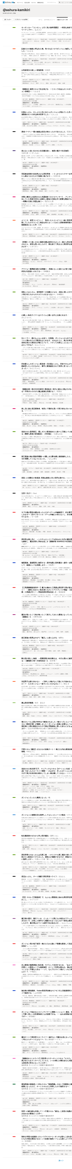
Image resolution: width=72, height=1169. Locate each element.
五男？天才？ (26, 493)
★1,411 (25, 909)
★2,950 (25, 867)
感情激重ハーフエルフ (29, 581)
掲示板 (40, 426)
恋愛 (24, 472)
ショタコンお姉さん (65, 1103)
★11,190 (25, 279)
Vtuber (33, 716)
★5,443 (25, 981)
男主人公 (25, 145)
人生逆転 (53, 307)
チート (42, 83)
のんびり (60, 487)
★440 (24, 738)
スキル (40, 741)
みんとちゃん (26, 317)
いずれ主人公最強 (66, 697)
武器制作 (56, 1129)
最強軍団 (53, 214)
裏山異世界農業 (27, 703)
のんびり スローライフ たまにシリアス (34, 788)
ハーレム (48, 126)
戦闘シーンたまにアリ (54, 788)
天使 (57, 191)
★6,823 (25, 1073)
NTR (45, 741)
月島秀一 (51, 565)
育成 (66, 1154)
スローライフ (47, 261)
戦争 (62, 632)
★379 (24, 824)
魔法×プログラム (52, 555)
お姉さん (25, 652)
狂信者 (61, 403)
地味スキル (43, 104)
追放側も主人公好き (55, 449)
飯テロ (40, 487)
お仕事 (43, 41)
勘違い (24, 381)
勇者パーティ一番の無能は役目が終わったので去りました (43, 131)
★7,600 (25, 256)
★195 (24, 503)
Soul (35, 493)
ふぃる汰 (33, 946)
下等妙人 (33, 971)
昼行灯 (43, 674)
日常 (28, 849)
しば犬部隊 (37, 993)
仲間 (57, 632)
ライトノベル (66, 531)
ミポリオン (34, 246)
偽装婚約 (47, 472)
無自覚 (51, 763)
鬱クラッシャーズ (46, 607)
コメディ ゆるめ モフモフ (54, 790)
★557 (24, 1151)
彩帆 (40, 224)
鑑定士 (31, 763)
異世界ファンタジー (33, 39)
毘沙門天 (44, 632)
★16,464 (25, 668)
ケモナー (25, 609)
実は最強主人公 (35, 674)
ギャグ (32, 83)
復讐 (37, 214)
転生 (49, 506)
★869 (24, 805)
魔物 (36, 809)
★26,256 (25, 526)
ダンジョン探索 (38, 62)
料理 (60, 41)
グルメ (48, 41)
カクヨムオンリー (27, 41)
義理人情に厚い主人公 (50, 487)
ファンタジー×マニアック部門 (31, 358)
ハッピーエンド (27, 557)
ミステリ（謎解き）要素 (61, 674)
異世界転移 (32, 236)
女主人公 (36, 41)
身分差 (59, 472)
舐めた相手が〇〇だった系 (30, 869)
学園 (64, 472)
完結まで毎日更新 (39, 450)
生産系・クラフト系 (38, 557)
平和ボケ (25, 403)
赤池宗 (47, 70)
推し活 (29, 426)
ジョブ (24, 1031)
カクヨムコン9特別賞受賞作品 (37, 609)
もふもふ (33, 261)
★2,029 (25, 234)
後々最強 (41, 891)
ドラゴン (39, 716)
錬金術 (41, 191)
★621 (24, 39)
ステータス (51, 104)
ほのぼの (39, 236)
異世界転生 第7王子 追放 (31, 791)
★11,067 (25, 1098)
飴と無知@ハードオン (53, 1039)
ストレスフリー (62, 911)
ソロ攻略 (35, 104)
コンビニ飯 (47, 236)
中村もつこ (31, 751)
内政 (53, 506)
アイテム (57, 763)
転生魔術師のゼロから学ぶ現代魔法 (34, 835)
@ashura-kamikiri (16, 9)
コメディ (51, 191)
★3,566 (25, 1047)
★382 (24, 712)
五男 (45, 506)
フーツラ (28, 410)
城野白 (61, 637)
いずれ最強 (68, 104)
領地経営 (31, 936)
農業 (24, 716)
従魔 (40, 809)
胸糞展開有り (26, 743)
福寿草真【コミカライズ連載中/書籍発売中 (37, 1065)
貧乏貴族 (29, 472)
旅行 (46, 191)
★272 (24, 327)
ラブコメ (55, 126)
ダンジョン (42, 126)
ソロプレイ (65, 62)
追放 (65, 261)
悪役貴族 (33, 580)
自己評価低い (26, 284)
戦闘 (43, 145)
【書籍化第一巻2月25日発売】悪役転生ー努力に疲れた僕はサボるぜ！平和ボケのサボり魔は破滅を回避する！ (46, 390)
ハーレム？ (49, 674)
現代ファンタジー (33, 59)
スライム (33, 332)
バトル (40, 849)
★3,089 (25, 468)
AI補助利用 (32, 383)
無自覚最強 (31, 381)
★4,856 (25, 354)
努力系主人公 (56, 62)
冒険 (36, 191)
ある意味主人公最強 (28, 1078)
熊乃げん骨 (49, 201)
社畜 (24, 126)
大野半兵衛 (37, 616)
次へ (60, 1160)
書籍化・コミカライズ (59, 557)
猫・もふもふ (26, 555)
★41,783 (25, 886)
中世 (38, 607)
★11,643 (25, 99)
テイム (24, 1029)
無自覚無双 (62, 284)
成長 (39, 697)
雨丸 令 (66, 683)
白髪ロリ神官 (26, 1105)
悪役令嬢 (31, 531)
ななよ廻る (52, 458)
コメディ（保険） (51, 145)
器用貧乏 (37, 449)
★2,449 (25, 551)
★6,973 (25, 420)
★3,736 (25, 601)
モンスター (47, 849)
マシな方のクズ (60, 1052)
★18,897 (25, 626)
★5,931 (25, 162)
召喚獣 (41, 828)
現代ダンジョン (27, 104)
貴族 (59, 83)
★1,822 (25, 845)
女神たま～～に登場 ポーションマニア (34, 790)
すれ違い (61, 426)
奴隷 (64, 83)
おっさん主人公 (27, 286)
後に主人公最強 (36, 1103)
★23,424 (25, 645)
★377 (24, 693)
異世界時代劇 (43, 675)
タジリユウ (34, 899)
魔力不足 (29, 632)
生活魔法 (25, 168)
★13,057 (25, 79)
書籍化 (32, 99)
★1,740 (25, 932)
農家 (32, 809)
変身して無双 (36, 959)
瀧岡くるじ (54, 835)
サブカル (61, 236)
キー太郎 (35, 516)
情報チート (65, 763)
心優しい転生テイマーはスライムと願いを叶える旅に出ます (44, 315)
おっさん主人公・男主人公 (39, 555)
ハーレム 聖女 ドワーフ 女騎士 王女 (42, 786)
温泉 (54, 911)
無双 (24, 64)
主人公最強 (26, 214)
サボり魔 (48, 403)
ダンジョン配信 (40, 381)
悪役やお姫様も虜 (40, 1078)
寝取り (65, 741)
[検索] (59, 2)
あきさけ (38, 29)
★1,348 (25, 59)
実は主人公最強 (48, 426)
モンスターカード (49, 828)
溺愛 (41, 472)
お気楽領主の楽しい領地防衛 (32, 70)
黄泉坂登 (62, 592)
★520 (24, 485)
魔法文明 (25, 43)
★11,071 (25, 399)
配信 (24, 426)
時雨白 (59, 391)
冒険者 (31, 168)
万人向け (54, 41)
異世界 (53, 472)
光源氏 (67, 632)
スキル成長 (30, 64)
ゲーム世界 (65, 936)
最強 (47, 83)
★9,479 (25, 378)
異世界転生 (26, 83)
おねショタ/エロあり (36, 1131)
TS (68, 607)
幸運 (43, 697)
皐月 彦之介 (40, 702)
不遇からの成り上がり (45, 957)
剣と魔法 (60, 214)
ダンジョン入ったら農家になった (34, 797)
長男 (59, 651)
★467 (24, 761)
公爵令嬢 (36, 472)
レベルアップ (57, 741)
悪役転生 (55, 403)
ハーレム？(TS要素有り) (29, 870)
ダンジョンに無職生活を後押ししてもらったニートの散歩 (43, 815)
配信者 (40, 356)
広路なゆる (58, 434)
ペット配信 (34, 356)
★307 (24, 122)
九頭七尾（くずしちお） (30, 153)
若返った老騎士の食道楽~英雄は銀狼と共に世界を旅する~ (43, 478)
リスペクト (51, 632)
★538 (24, 783)
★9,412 (25, 304)
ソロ (36, 828)
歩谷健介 (32, 1016)
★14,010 (25, 1001)
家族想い (64, 651)
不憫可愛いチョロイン (43, 581)
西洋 (37, 83)
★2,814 (25, 211)
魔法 (32, 191)
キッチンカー (66, 41)
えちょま (54, 114)
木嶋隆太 (46, 271)
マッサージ (46, 1076)
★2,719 (25, 443)
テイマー (36, 330)
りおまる (30, 51)
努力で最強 (48, 651)
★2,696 (25, 954)
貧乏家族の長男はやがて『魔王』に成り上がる (39, 637)
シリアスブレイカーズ (59, 607)
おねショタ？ (54, 1103)
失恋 (30, 697)
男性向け (54, 284)
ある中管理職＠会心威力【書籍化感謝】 (43, 728)
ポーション (26, 786)
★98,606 (25, 574)
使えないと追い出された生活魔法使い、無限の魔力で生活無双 (45, 150)
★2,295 (25, 141)
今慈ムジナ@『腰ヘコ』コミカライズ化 (50, 859)
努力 (42, 330)
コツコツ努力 (26, 106)
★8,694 (25, 185)
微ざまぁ (48, 557)
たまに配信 (64, 869)
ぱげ (25, 543)
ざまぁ (68, 126)
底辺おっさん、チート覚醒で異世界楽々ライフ (39, 876)
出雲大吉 (57, 176)
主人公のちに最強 (32, 126)
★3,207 (25, 1125)
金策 (54, 651)
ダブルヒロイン (57, 531)
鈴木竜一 (53, 660)
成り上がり (48, 62)
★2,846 (25, 1026)
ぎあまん (62, 876)
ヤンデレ (62, 126)
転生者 (31, 145)
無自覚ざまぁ (59, 104)
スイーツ (54, 236)
